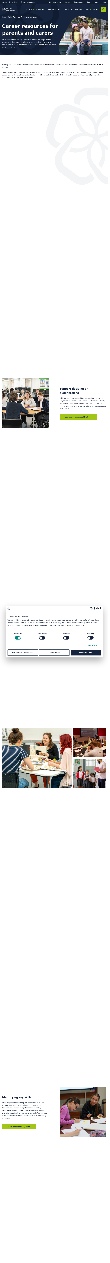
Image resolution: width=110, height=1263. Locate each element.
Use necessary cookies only (22, 652)
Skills (10, 17)
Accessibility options (9, 2)
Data (88, 2)
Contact (67, 2)
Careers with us (55, 2)
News (96, 2)
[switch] (42, 638)
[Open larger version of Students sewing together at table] (37, 758)
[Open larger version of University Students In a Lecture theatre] (89, 742)
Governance (78, 2)
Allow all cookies (85, 652)
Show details (92, 646)
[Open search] (103, 9)
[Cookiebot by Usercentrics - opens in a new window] (91, 608)
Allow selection (54, 652)
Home (4, 17)
